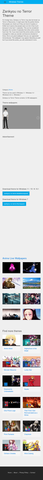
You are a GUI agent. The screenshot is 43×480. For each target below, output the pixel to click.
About (15, 473)
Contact (32, 473)
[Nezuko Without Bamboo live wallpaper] (32, 314)
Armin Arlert (8, 348)
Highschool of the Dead (30, 349)
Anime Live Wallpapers (14, 258)
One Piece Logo (10, 410)
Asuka (26, 389)
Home (10, 473)
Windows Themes (16, 1)
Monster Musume (10, 370)
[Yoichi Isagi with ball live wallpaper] (32, 267)
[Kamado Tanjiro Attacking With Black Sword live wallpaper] (32, 298)
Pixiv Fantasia (9, 434)
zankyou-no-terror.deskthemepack (16, 193)
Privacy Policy (24, 473)
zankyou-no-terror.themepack (14, 204)
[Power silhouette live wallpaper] (11, 267)
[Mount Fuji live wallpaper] (32, 283)
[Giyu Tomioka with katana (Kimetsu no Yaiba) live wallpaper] (11, 283)
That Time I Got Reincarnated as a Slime (30, 412)
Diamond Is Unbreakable (8, 390)
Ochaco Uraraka (10, 453)
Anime (11, 90)
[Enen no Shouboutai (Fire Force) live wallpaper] (11, 314)
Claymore (27, 434)
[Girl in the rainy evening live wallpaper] (11, 298)
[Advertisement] (21, 63)
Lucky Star (28, 370)
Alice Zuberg (28, 453)
